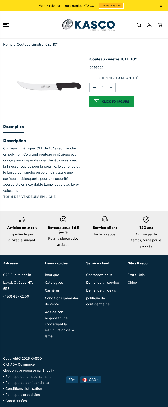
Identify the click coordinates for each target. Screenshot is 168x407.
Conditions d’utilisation (23, 388)
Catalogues (54, 282)
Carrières (52, 290)
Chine (132, 282)
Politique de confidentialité (27, 383)
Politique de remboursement (28, 376)
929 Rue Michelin (17, 275)
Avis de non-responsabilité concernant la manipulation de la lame (59, 324)
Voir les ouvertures (111, 5)
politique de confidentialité (98, 301)
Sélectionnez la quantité (113, 78)
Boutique (52, 275)
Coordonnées (16, 401)
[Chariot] (160, 25)
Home (7, 44)
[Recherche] (139, 25)
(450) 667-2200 (16, 296)
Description (13, 126)
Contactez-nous (99, 275)
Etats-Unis (136, 275)
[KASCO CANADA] (83, 25)
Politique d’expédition (22, 395)
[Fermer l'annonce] (161, 5)
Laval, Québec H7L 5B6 (18, 285)
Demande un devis (101, 290)
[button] (6, 24)
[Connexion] (149, 25)
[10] (49, 86)
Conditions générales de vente (62, 301)
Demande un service (102, 282)
